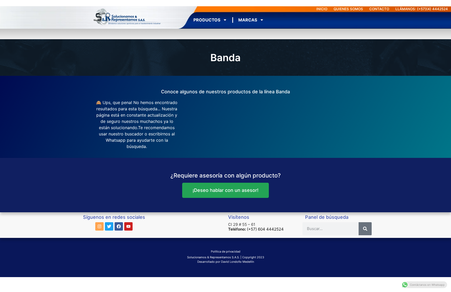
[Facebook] (119, 226)
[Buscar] (365, 228)
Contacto (379, 9)
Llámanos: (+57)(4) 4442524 (421, 9)
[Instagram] (99, 226)
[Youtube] (128, 226)
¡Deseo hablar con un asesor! (225, 190)
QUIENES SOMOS (348, 9)
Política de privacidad (225, 251)
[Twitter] (109, 226)
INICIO (321, 9)
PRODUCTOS (206, 19)
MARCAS (247, 19)
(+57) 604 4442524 (265, 229)
